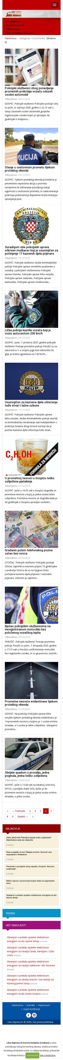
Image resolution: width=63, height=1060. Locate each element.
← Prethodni (18, 810)
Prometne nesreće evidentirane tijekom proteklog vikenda (31, 703)
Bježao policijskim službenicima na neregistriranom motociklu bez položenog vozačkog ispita (28, 629)
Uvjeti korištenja (31, 1009)
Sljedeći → (22, 816)
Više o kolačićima (47, 1055)
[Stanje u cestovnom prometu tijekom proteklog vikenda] (31, 146)
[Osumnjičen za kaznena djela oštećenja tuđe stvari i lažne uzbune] (31, 381)
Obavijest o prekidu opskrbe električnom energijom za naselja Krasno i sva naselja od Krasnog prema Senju (30, 979)
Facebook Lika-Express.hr (28, 1015)
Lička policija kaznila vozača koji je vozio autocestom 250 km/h (28, 331)
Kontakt (31, 1005)
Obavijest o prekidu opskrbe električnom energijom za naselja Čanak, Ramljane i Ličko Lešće (30, 951)
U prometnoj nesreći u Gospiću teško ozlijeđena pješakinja (29, 479)
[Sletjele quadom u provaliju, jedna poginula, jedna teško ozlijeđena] (31, 754)
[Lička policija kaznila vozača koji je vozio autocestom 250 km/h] (31, 309)
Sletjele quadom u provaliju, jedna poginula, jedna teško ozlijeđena (27, 774)
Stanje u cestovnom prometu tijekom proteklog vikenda (30, 169)
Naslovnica (10, 38)
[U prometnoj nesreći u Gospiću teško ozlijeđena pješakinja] (31, 457)
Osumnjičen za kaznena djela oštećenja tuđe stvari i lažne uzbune (31, 404)
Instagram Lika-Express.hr (34, 1015)
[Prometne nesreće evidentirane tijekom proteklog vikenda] (31, 680)
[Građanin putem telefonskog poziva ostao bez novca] (31, 529)
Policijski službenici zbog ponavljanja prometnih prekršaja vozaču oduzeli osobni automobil (29, 91)
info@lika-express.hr (22, 33)
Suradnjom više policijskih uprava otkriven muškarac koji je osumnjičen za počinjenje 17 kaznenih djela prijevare (31, 250)
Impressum (44, 1005)
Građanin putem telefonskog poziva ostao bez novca (28, 551)
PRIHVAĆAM (32, 1055)
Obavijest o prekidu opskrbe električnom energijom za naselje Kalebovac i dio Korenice (31, 965)
